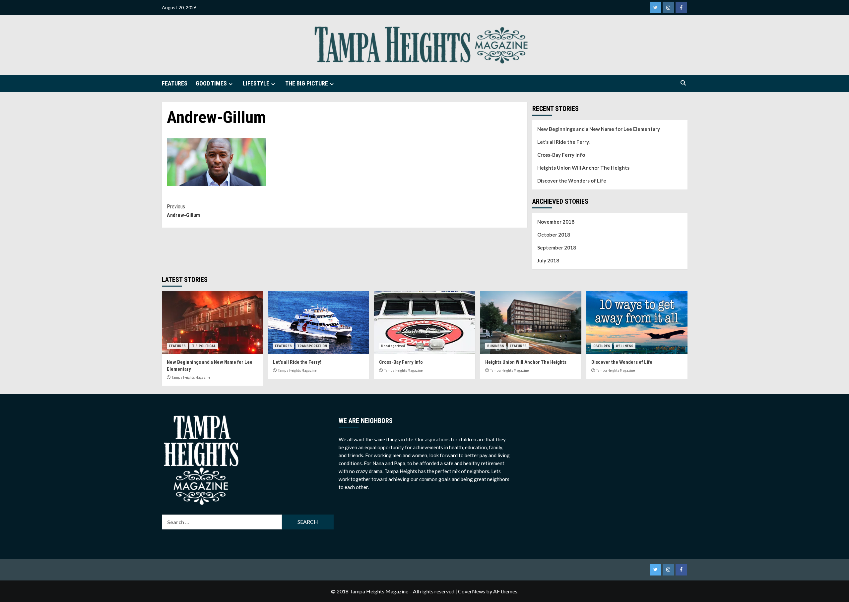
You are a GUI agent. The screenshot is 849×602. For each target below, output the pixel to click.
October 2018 (553, 235)
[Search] (683, 83)
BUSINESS (495, 346)
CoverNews (471, 591)
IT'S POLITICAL (203, 346)
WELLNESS (624, 346)
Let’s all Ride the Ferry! (564, 142)
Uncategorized (393, 346)
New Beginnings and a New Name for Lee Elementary (598, 129)
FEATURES (174, 83)
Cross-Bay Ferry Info (561, 155)
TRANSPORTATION (312, 346)
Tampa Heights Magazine (191, 377)
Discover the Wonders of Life (571, 181)
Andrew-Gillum (183, 210)
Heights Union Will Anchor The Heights (583, 168)
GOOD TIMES (211, 83)
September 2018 (556, 247)
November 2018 (555, 222)
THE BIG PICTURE (306, 83)
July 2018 (548, 260)
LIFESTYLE (256, 83)
